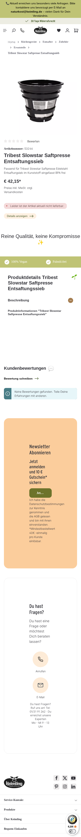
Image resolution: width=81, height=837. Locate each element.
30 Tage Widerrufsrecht (43, 21)
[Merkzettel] (59, 30)
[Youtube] (73, 778)
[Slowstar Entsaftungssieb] (40, 98)
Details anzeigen (17, 216)
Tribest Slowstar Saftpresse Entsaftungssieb (33, 53)
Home (11, 42)
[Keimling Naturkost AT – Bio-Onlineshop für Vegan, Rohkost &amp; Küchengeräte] (40, 30)
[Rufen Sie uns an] (22, 30)
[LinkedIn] (73, 786)
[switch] (72, 831)
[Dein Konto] (67, 30)
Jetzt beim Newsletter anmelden (44, 493)
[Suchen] (13, 30)
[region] (40, 98)
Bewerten (33, 141)
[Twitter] (65, 778)
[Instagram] (65, 786)
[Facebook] (56, 778)
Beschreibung (18, 300)
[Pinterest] (56, 786)
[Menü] (5, 30)
